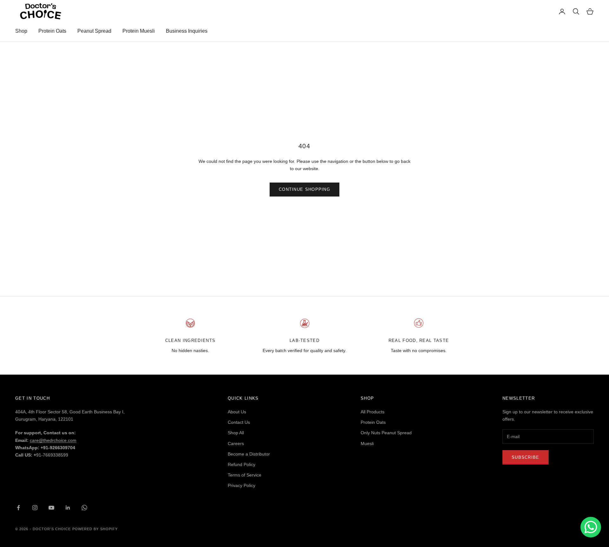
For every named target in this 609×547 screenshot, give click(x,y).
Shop (21, 31)
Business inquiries (186, 31)
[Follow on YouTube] (51, 507)
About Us (237, 411)
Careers (236, 443)
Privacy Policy (241, 485)
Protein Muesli (138, 31)
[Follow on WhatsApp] (84, 507)
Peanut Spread (94, 31)
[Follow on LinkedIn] (68, 507)
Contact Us (239, 422)
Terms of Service (244, 474)
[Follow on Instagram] (35, 507)
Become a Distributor (249, 454)
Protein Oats (52, 31)
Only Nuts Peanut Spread (386, 432)
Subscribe (526, 457)
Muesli (367, 443)
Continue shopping (304, 189)
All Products (372, 411)
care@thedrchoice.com (53, 440)
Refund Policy (241, 464)
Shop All (236, 432)
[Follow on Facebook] (18, 507)
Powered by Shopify (95, 529)
